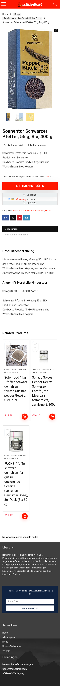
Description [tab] (11, 229)
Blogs (5, 641)
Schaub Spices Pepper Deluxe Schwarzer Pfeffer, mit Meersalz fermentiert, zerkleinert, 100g (44, 391)
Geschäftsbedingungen (14, 669)
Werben (6, 650)
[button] (56, 30)
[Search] (55, 4)
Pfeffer (48, 211)
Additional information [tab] (16, 234)
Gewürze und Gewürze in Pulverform (22, 18)
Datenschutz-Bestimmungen (17, 664)
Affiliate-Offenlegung (13, 673)
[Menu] (4, 4)
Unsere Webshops (11, 646)
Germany (21, 199)
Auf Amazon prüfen (30, 186)
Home (5, 14)
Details (47, 177)
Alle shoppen (9, 637)
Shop (17, 14)
